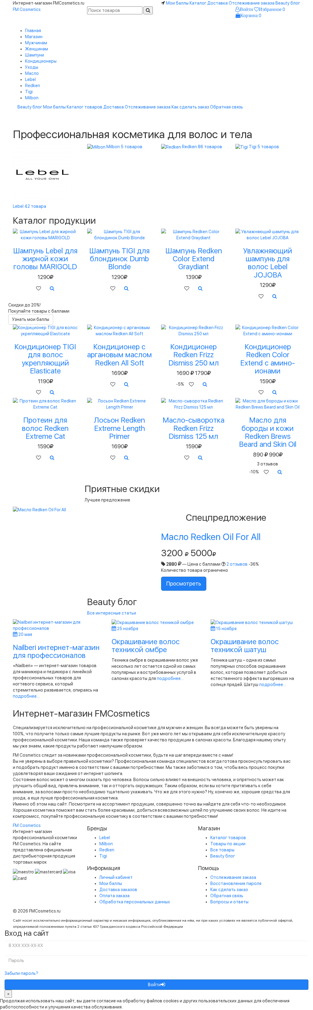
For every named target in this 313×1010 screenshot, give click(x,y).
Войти (154, 984)
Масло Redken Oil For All (210, 536)
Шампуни (34, 55)
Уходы (31, 67)
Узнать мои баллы (30, 319)
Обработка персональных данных (134, 901)
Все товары (222, 849)
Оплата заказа (114, 895)
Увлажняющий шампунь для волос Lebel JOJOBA (267, 262)
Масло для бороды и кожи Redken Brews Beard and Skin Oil (267, 432)
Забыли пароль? (21, 973)
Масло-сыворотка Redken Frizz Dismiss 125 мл (193, 428)
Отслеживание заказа (251, 3)
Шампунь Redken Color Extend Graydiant (193, 258)
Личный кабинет (116, 877)
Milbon (32, 97)
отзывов (237, 564)
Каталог (198, 3)
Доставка (217, 3)
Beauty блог (287, 3)
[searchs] (148, 10)
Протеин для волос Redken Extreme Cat (45, 428)
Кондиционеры (41, 61)
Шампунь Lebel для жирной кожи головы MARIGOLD (45, 258)
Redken (32, 85)
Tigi (29, 91)
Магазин (33, 36)
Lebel (30, 79)
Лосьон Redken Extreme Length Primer (119, 428)
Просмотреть (183, 583)
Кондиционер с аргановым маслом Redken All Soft (119, 354)
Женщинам (36, 48)
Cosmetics (27, 9)
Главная (33, 30)
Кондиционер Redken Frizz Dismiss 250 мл (193, 354)
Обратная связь (226, 107)
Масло (32, 73)
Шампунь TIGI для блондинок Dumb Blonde (119, 258)
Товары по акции (227, 843)
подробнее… (26, 696)
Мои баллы (177, 3)
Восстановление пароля (235, 883)
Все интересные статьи (111, 613)
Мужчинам (36, 42)
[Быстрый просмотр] (52, 288)
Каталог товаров (84, 107)
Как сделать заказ (190, 107)
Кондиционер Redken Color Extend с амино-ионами (267, 358)
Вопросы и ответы (229, 901)
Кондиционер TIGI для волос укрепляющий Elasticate (45, 358)
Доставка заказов (118, 889)
